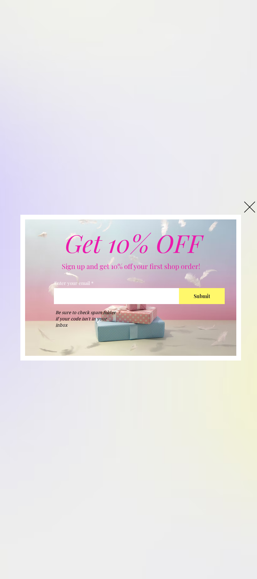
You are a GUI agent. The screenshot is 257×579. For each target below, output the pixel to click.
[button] (249, 207)
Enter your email (72, 283)
